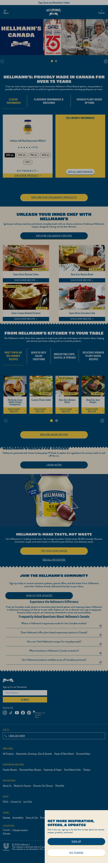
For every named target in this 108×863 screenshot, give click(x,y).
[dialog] (76, 836)
